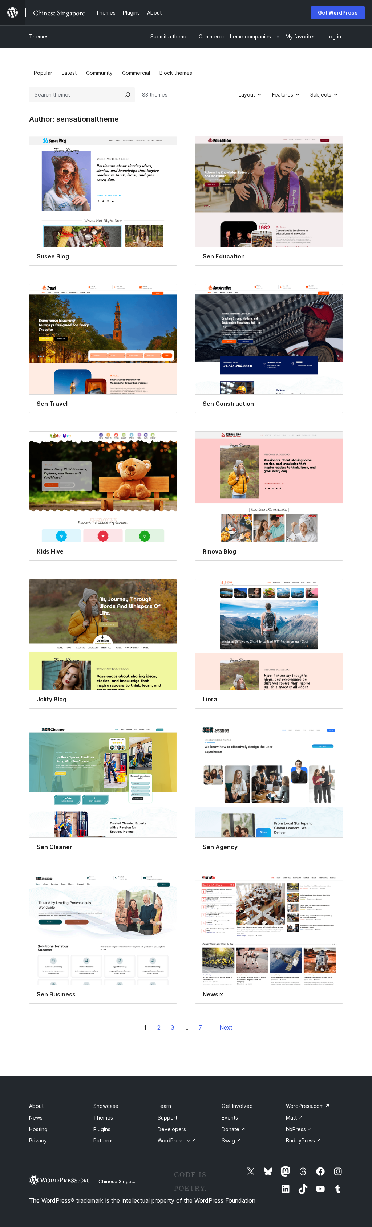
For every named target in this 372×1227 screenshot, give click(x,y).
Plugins (101, 1129)
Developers (172, 1129)
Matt (294, 1117)
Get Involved (237, 1106)
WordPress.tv (177, 1140)
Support (167, 1117)
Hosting (38, 1129)
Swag (231, 1140)
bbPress (299, 1129)
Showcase (105, 1106)
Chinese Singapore (120, 1181)
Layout (247, 94)
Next (225, 1027)
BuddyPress (303, 1140)
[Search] (127, 94)
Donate (234, 1129)
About (36, 1106)
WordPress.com (308, 1106)
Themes (39, 36)
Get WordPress (338, 12)
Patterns (103, 1140)
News (36, 1117)
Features (282, 94)
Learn (164, 1106)
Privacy (38, 1140)
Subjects (320, 94)
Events (230, 1117)
